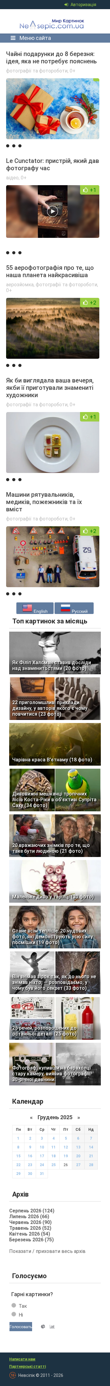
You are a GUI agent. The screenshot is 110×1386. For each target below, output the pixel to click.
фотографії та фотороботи (37, 71)
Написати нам (22, 1359)
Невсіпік (53, 21)
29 (18, 1174)
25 (53, 1165)
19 (66, 1156)
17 (42, 1156)
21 (91, 1156)
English (40, 611)
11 (53, 1147)
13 (78, 1147)
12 (66, 1147)
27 (78, 1165)
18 (53, 1156)
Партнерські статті (27, 1366)
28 (91, 1165)
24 (42, 1165)
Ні (21, 1315)
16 (30, 1156)
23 (30, 1165)
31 (42, 1174)
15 (18, 1156)
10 (42, 1147)
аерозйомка (20, 284)
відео (12, 178)
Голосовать (20, 1326)
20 (78, 1156)
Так (23, 1306)
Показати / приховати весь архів (47, 1251)
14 (91, 1147)
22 (18, 1165)
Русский (79, 611)
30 (30, 1174)
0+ (72, 71)
